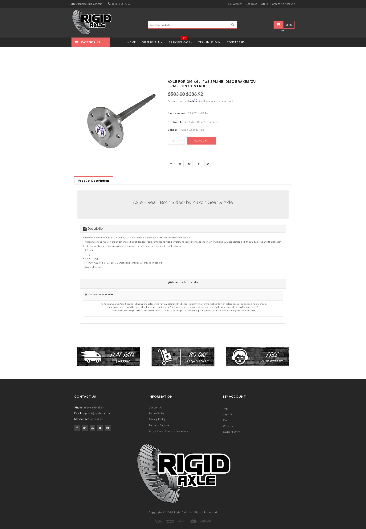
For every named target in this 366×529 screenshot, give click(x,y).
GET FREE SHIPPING (183, 305)
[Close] (229, 218)
